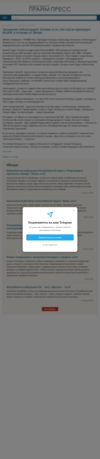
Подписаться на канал (50, 237)
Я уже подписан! (50, 245)
